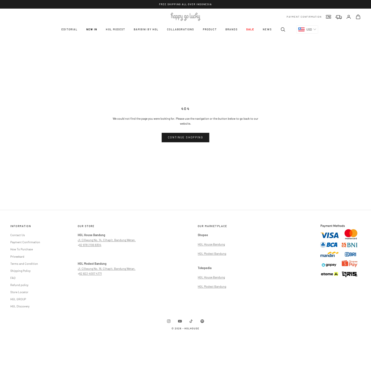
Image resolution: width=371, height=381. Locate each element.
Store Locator (19, 292)
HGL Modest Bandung (212, 253)
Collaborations (180, 29)
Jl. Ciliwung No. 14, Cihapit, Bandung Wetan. (107, 240)
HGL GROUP (18, 299)
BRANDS (231, 29)
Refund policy (19, 285)
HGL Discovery (19, 306)
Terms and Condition (24, 263)
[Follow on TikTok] (191, 321)
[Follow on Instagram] (169, 321)
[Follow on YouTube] (180, 321)
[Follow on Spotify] (202, 321)
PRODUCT (210, 29)
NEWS (267, 29)
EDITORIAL (69, 29)
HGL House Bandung (211, 244)
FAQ (12, 278)
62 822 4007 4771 (90, 273)
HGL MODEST (115, 29)
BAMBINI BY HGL (146, 29)
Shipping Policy (20, 271)
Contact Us (17, 235)
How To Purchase (21, 249)
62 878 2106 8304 (90, 245)
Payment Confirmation (304, 16)
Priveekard (17, 256)
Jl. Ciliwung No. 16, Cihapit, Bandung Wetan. (106, 268)
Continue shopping (185, 137)
